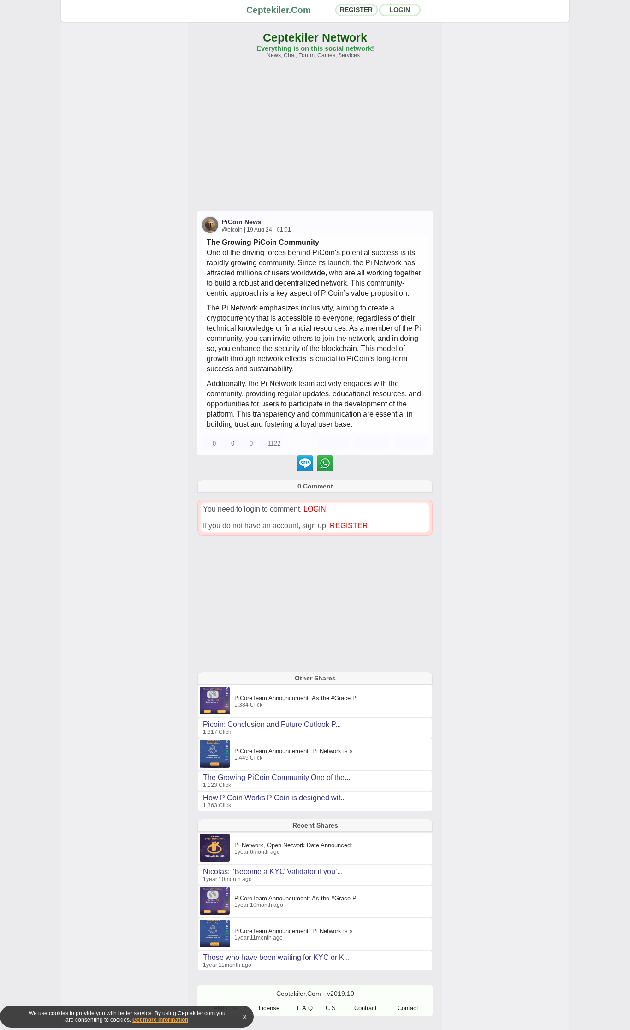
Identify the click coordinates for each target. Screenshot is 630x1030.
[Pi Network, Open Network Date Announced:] (216, 860)
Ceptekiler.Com (278, 10)
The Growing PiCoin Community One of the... (276, 777)
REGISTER (356, 9)
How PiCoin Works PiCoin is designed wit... (274, 798)
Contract (365, 1008)
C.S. (332, 1008)
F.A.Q (305, 1008)
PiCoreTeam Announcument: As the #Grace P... (297, 698)
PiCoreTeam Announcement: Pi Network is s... (296, 751)
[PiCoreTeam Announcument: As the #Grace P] (216, 712)
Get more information (160, 1020)
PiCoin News (242, 222)
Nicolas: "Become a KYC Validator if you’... (273, 871)
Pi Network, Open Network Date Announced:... (296, 845)
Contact (408, 1008)
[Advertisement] (315, 139)
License (269, 1008)
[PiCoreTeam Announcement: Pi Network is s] (216, 765)
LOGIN (399, 9)
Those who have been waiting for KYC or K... (276, 957)
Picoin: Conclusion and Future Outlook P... (272, 724)
